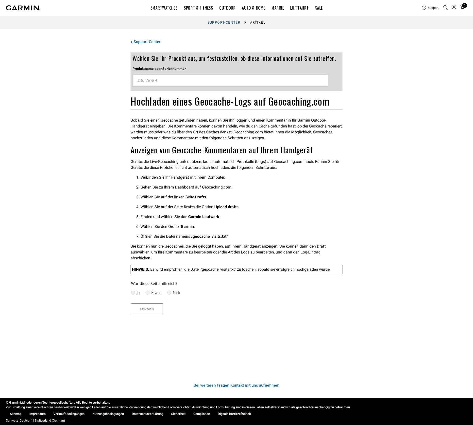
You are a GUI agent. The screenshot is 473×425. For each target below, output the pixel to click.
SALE (319, 8)
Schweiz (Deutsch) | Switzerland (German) (35, 420)
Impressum (37, 414)
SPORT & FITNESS (198, 8)
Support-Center (224, 22)
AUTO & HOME (253, 8)
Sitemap (15, 414)
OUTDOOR (227, 8)
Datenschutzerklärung (147, 414)
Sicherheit (178, 414)
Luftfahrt (299, 8)
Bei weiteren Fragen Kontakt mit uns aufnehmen (236, 385)
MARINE (277, 8)
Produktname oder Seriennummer (159, 69)
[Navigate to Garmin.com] (23, 8)
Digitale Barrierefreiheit (234, 414)
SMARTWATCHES (164, 8)
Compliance (201, 414)
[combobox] (230, 80)
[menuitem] (430, 8)
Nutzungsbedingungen (108, 414)
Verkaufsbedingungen (68, 414)
